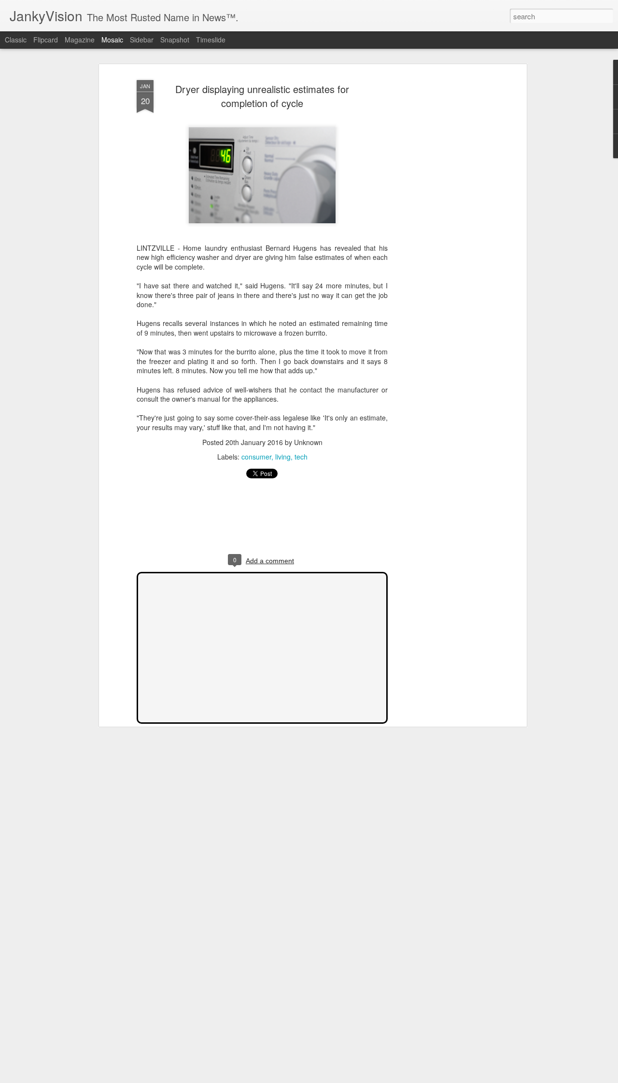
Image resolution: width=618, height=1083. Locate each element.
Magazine (80, 39)
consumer (256, 456)
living (283, 456)
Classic (16, 39)
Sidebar (142, 39)
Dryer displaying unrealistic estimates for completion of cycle (262, 96)
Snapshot (174, 39)
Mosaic (112, 39)
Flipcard (45, 39)
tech (301, 456)
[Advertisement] (441, 227)
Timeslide (210, 39)
